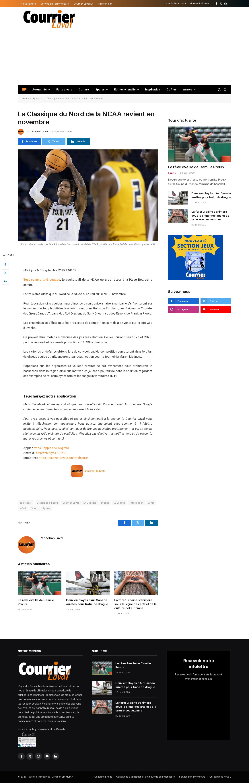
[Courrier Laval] (49, 18)
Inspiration (152, 89)
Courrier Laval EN (83, 3)
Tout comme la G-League (41, 279)
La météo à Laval (176, 3)
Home (25, 98)
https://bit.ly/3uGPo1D (51, 453)
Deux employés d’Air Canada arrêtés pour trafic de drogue (87, 602)
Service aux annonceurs (55, 3)
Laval (151, 502)
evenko (105, 502)
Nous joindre (29, 3)
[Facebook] (5, 264)
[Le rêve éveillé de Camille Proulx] (39, 583)
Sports (100, 89)
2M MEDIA (67, 776)
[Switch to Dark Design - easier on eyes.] (219, 89)
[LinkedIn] (5, 281)
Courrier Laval (71, 502)
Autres (188, 89)
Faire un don (105, 3)
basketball (26, 502)
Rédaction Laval (39, 131)
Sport (34, 508)
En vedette (89, 502)
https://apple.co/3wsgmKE (52, 448)
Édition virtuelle (125, 89)
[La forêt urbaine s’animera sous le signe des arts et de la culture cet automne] (136, 583)
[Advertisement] (124, 57)
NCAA (23, 508)
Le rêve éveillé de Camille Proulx (36, 602)
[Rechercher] (225, 90)
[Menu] (24, 90)
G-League (119, 502)
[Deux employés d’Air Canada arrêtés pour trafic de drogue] (88, 583)
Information (136, 502)
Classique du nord (47, 502)
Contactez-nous (103, 776)
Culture (84, 89)
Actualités (39, 89)
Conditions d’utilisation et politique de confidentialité (145, 776)
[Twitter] (5, 272)
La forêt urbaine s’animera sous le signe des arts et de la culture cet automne (135, 604)
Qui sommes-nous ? (220, 776)
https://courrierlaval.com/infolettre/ (63, 458)
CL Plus (171, 89)
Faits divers (64, 89)
